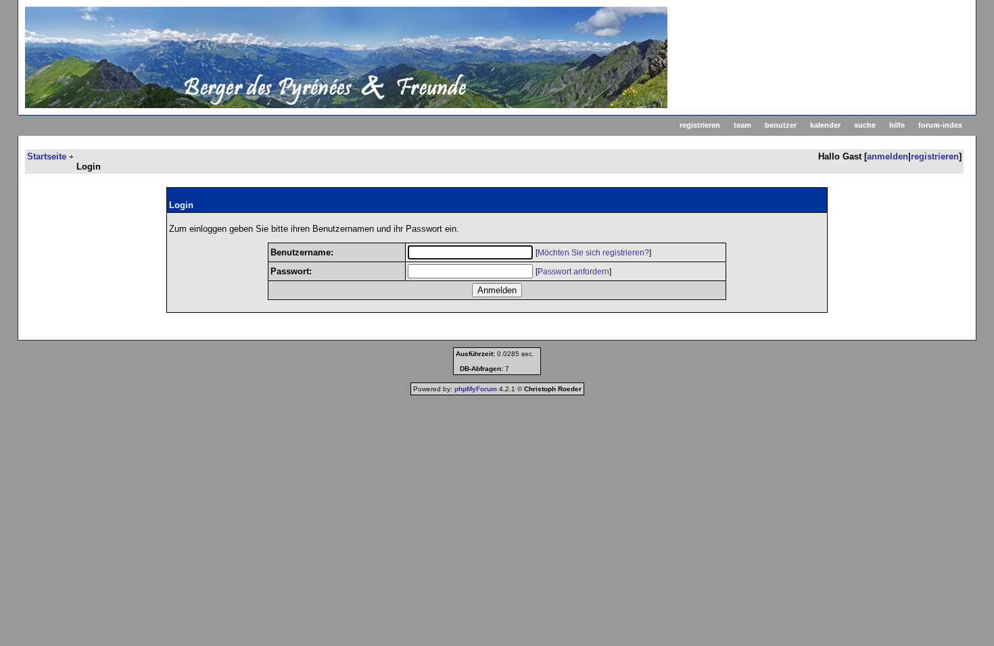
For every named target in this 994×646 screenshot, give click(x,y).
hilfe (897, 125)
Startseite (46, 156)
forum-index (940, 125)
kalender (825, 125)
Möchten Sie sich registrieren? (593, 253)
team (742, 125)
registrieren (700, 125)
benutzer (781, 125)
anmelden (887, 156)
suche (865, 125)
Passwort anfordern (573, 272)
